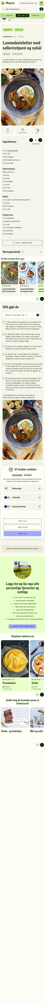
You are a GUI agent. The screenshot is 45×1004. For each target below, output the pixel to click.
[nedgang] (31, 140)
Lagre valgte (22, 527)
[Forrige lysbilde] (37, 299)
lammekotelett (12, 150)
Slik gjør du (22, 15)
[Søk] (3, 9)
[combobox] (20, 9)
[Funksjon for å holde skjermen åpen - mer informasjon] (26, 315)
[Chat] (41, 9)
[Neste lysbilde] (42, 299)
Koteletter (19, 30)
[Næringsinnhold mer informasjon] (22, 252)
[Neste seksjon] (42, 15)
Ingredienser (8, 15)
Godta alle (22, 534)
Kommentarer (36, 15)
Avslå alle (22, 521)
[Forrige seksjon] (2, 15)
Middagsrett (8, 30)
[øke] (40, 140)
